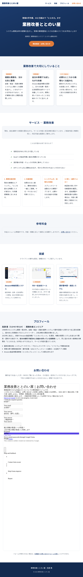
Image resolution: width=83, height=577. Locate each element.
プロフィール (64, 3)
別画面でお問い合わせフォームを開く (47, 554)
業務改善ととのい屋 (10, 3)
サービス (48, 3)
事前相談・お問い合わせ (41, 44)
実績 (55, 3)
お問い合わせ (76, 3)
